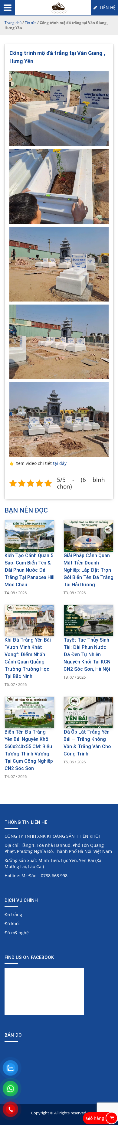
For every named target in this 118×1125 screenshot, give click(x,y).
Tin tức (30, 22)
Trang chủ (13, 22)
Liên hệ (107, 7)
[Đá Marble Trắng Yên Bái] (59, 8)
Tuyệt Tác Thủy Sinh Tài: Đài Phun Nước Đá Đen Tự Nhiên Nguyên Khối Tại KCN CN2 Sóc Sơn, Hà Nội (87, 654)
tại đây (60, 463)
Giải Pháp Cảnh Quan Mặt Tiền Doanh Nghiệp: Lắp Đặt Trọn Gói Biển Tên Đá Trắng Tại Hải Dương (88, 570)
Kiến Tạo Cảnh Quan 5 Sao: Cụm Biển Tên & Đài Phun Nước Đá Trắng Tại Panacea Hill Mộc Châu (29, 570)
